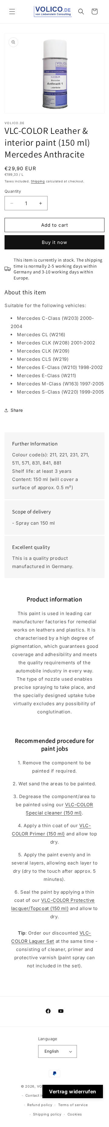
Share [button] (17, 410)
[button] (12, 11)
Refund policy (39, 1105)
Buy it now (54, 242)
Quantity (13, 191)
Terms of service (73, 1105)
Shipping (38, 181)
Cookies (75, 1114)
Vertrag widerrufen (72, 1091)
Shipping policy (47, 1114)
